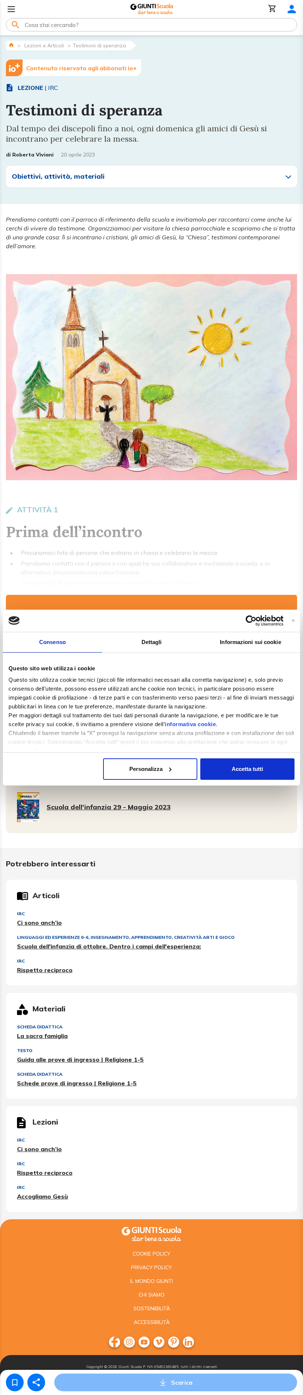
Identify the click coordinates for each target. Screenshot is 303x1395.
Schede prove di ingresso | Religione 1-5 (77, 1083)
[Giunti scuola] (151, 1233)
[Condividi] (36, 1382)
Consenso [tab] (52, 642)
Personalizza (146, 769)
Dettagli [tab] (152, 642)
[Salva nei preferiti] (15, 1382)
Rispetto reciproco (44, 970)
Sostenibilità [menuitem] (151, 1308)
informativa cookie (190, 724)
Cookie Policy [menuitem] (151, 1253)
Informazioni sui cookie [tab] (250, 642)
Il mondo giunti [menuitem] (151, 1281)
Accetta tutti (247, 769)
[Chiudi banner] (293, 620)
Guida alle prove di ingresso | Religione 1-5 (80, 1059)
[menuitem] (114, 1342)
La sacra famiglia (42, 1035)
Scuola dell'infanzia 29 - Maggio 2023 (109, 807)
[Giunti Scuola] (151, 9)
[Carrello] (272, 9)
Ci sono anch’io (39, 922)
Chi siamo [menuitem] (151, 1294)
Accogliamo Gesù (42, 1196)
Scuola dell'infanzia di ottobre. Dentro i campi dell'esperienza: (109, 946)
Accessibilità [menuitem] (152, 1322)
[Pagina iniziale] (11, 45)
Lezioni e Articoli (44, 45)
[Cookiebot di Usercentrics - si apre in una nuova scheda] (251, 620)
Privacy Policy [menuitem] (151, 1267)
